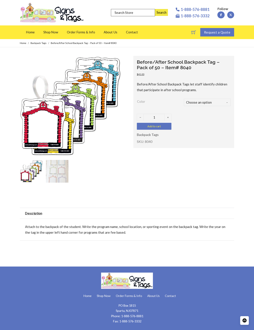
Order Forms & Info (81, 32)
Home (30, 32)
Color (141, 101)
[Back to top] (244, 320)
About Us (110, 32)
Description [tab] (33, 213)
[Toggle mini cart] (193, 32)
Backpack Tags (38, 43)
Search (161, 12)
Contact (132, 32)
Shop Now (50, 32)
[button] (116, 60)
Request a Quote (217, 32)
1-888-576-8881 (132, 316)
